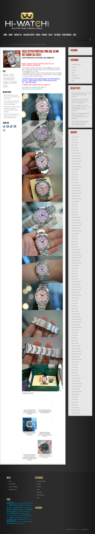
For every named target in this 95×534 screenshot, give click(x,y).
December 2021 (76, 287)
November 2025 (76, 161)
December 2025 (76, 158)
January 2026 (76, 156)
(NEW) (10, 503)
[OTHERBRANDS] (66, 35)
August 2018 (75, 394)
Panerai (74, 70)
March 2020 (75, 343)
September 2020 (76, 327)
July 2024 (74, 204)
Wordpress (85, 529)
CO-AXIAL (20, 511)
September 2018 (76, 391)
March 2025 (75, 182)
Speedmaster (27, 521)
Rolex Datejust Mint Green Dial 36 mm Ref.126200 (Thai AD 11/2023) (11, 96)
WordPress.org (13, 489)
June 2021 (75, 303)
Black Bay (29, 507)
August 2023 (75, 233)
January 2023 (76, 252)
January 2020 (76, 348)
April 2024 (75, 212)
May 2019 (74, 370)
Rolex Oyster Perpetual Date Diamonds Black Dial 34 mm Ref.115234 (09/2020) (11, 102)
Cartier (24, 509)
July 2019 (74, 364)
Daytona (26, 513)
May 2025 (74, 177)
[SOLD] (74, 35)
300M (13, 507)
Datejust (13, 513)
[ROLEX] (50, 35)
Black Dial (11, 509)
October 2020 (76, 324)
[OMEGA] (38, 35)
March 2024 (75, 214)
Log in (10, 481)
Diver (12, 515)
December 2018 (76, 383)
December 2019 (76, 351)
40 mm (12, 505)
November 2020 (76, 322)
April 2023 (75, 244)
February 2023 (76, 249)
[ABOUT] (10, 35)
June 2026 (75, 142)
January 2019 (76, 381)
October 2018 (76, 389)
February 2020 (76, 346)
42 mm (26, 505)
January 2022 (76, 284)
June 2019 (75, 367)
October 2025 (76, 164)
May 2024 (74, 209)
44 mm (9, 507)
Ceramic (29, 509)
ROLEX (5, 86)
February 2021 (76, 314)
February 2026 (76, 153)
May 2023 (74, 241)
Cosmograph (27, 511)
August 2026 (75, 137)
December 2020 (76, 319)
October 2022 (76, 260)
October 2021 (76, 292)
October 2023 (76, 228)
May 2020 (74, 338)
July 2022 (74, 268)
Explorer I (16, 515)
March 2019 (75, 375)
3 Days (18, 503)
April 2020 (75, 340)
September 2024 (76, 198)
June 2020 (75, 335)
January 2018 (76, 413)
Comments (13, 486)
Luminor (19, 517)
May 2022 (74, 273)
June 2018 (75, 399)
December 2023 (76, 223)
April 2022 (75, 276)
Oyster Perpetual (9, 78)
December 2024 (76, 190)
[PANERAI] (44, 35)
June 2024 (75, 206)
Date (8, 513)
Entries (12, 484)
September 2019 (76, 359)
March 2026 (75, 150)
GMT (20, 515)
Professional (28, 519)
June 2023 (75, 239)
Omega (74, 67)
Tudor (17, 523)
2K (15, 503)
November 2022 (76, 257)
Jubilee (11, 517)
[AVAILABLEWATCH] (29, 35)
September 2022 (76, 263)
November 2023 (76, 225)
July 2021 (74, 300)
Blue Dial (19, 509)
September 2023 (76, 231)
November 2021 (76, 289)
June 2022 (75, 271)
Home (4, 44)
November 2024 (76, 193)
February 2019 (76, 378)
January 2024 (76, 220)
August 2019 (75, 362)
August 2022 (75, 265)
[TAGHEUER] (57, 35)
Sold (73, 80)
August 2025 (75, 169)
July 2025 (74, 172)
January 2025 (76, 188)
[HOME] (5, 35)
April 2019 (75, 372)
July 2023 (74, 236)
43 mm (31, 505)
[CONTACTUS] (18, 35)
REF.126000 (13, 82)
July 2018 (74, 397)
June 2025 (75, 174)
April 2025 (75, 180)
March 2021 (75, 311)
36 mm (11, 75)
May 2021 (74, 306)
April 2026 (75, 148)
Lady (15, 517)
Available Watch (76, 64)
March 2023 (75, 247)
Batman (24, 507)
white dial (22, 523)
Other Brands (76, 78)
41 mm (19, 505)
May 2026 (74, 145)
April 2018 (75, 405)
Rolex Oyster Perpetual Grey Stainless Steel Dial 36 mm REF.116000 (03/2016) (11, 115)
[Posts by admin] (28, 58)
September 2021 (76, 295)
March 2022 (75, 279)
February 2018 (76, 410)
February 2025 (76, 185)
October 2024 (76, 196)
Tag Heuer (75, 75)
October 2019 (76, 356)
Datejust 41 (20, 513)
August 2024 (75, 201)
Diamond (9, 515)
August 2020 (75, 330)
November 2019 (76, 354)
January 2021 (76, 316)
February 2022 (76, 281)
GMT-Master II (27, 515)
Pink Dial (6, 82)
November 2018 (76, 386)
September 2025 (76, 166)
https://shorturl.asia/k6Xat (32, 89)
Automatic (19, 507)
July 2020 (74, 332)
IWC (8, 517)
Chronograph (11, 511)
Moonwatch (25, 517)
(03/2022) (6, 75)
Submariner (11, 523)
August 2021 (75, 297)
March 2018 (75, 407)
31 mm (23, 503)
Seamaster (19, 521)
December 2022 (76, 255)
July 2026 (74, 139)
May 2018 (74, 402)
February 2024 (76, 217)
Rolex (8, 44)
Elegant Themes (71, 529)
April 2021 (75, 308)
